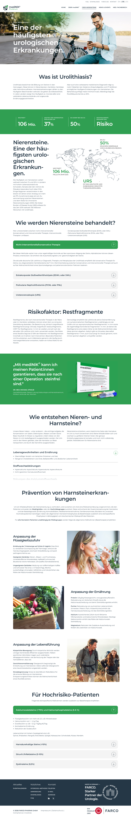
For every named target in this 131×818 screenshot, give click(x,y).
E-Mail (50, 792)
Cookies (28, 813)
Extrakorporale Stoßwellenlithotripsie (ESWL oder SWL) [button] (43, 275)
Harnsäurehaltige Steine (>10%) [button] (31, 744)
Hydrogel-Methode (39, 788)
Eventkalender (19, 788)
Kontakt (113, 2)
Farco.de (105, 2)
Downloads (95, 2)
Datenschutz (57, 810)
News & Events (104, 7)
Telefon (51, 788)
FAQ (87, 2)
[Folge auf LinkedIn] (49, 798)
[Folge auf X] (53, 798)
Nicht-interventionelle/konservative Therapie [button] (38, 245)
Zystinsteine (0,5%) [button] (25, 764)
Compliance (18, 813)
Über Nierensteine (89, 7)
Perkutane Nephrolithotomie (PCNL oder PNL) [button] (39, 285)
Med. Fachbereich (120, 7)
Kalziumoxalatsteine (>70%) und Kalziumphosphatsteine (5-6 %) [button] (47, 710)
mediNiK (73, 7)
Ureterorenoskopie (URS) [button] (28, 295)
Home (63, 7)
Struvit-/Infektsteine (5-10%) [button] (29, 754)
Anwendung (36, 792)
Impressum (46, 810)
